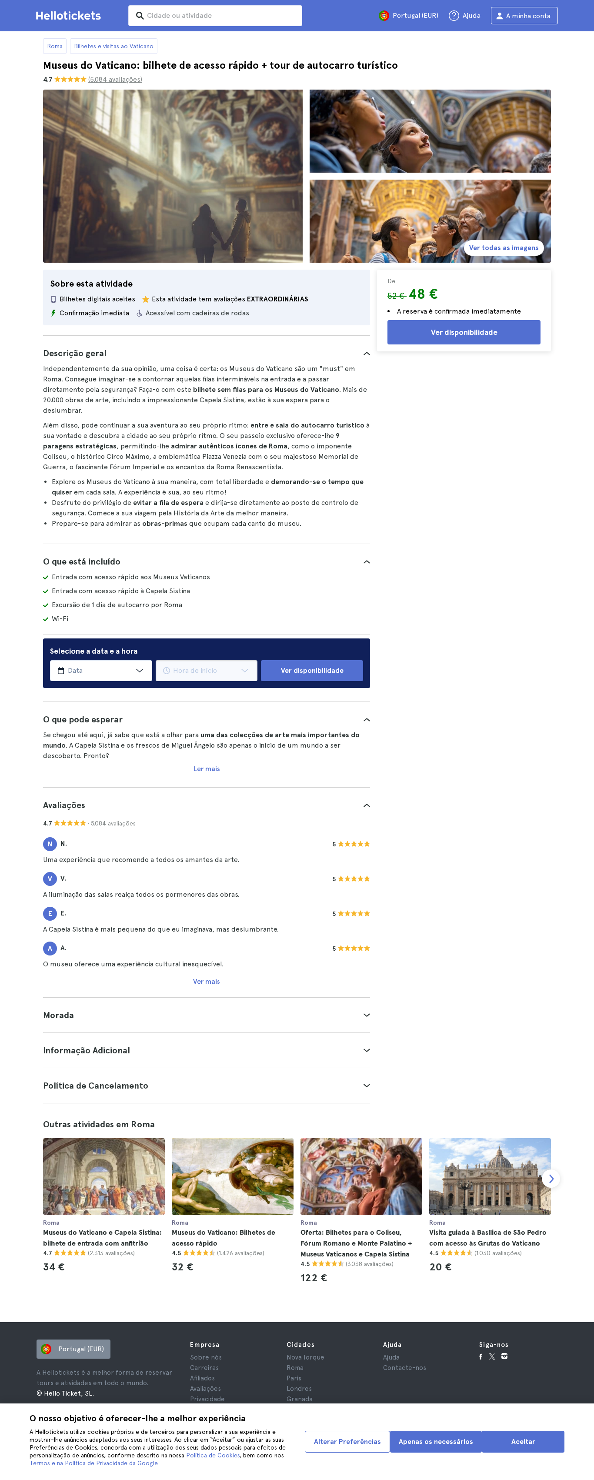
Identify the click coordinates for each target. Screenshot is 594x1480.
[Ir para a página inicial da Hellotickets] (70, 15)
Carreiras (204, 1368)
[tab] (206, 353)
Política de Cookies (213, 1455)
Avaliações (205, 1389)
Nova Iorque (305, 1357)
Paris (294, 1378)
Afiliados (202, 1378)
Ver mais (206, 981)
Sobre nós (206, 1357)
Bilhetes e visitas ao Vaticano (114, 46)
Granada (300, 1399)
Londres (299, 1389)
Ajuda (391, 1357)
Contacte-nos (404, 1368)
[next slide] (551, 1178)
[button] (206, 353)
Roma (55, 46)
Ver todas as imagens (504, 248)
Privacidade (207, 1399)
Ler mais (207, 769)
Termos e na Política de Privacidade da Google (93, 1463)
